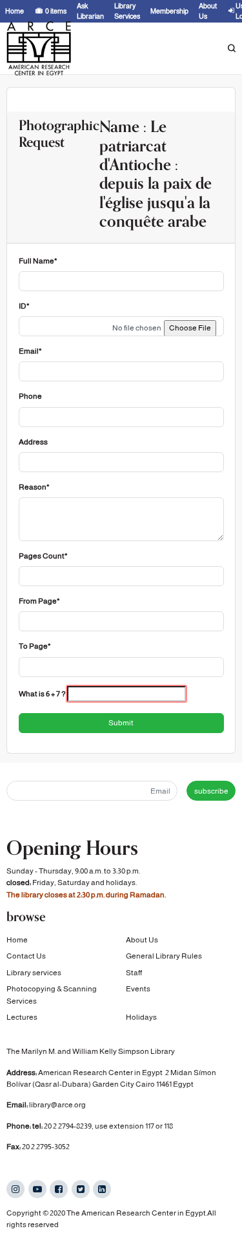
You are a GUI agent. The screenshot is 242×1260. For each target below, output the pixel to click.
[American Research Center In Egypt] (38, 48)
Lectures (21, 1017)
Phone (30, 396)
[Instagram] (15, 1189)
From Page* (39, 601)
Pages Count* (43, 555)
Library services (33, 972)
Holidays (141, 1017)
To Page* (35, 646)
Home (17, 939)
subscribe (211, 791)
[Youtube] (37, 1189)
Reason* (34, 487)
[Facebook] (59, 1189)
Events (138, 988)
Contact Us (26, 955)
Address (33, 441)
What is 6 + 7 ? (42, 693)
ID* (24, 305)
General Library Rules (164, 955)
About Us (142, 939)
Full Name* (38, 260)
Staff (134, 972)
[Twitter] (81, 1189)
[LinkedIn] (102, 1189)
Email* (30, 351)
